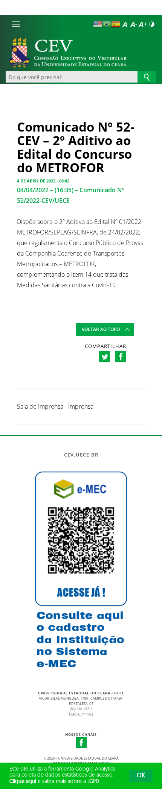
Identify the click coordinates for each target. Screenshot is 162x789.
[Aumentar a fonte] (142, 24)
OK (141, 776)
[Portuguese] (106, 24)
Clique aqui (22, 781)
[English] (97, 24)
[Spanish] (115, 24)
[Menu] (16, 24)
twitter (104, 356)
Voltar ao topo (101, 329)
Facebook (81, 742)
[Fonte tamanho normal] (124, 24)
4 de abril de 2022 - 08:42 (43, 181)
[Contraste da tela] (151, 24)
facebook (120, 356)
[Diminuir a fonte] (133, 24)
